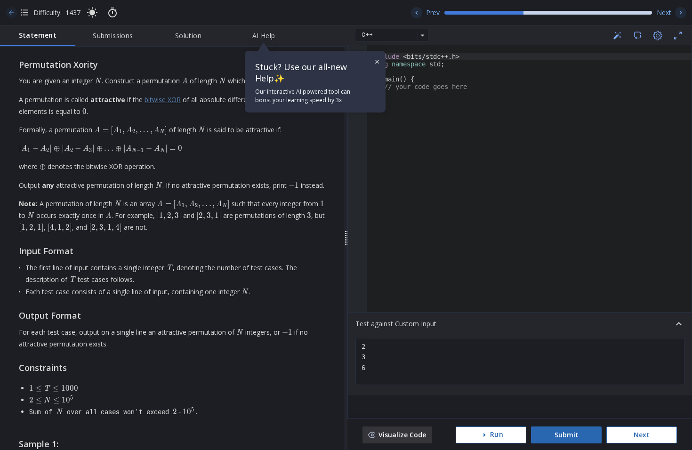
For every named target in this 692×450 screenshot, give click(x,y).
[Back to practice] (11, 12)
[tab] (37, 35)
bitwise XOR (163, 99)
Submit (567, 434)
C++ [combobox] (367, 35)
